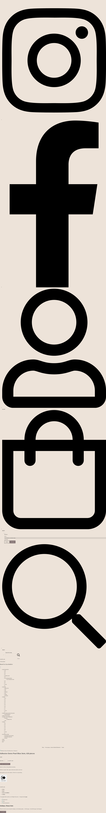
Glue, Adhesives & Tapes (5, 734)
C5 (4, 683)
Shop (43, 747)
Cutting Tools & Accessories (6, 715)
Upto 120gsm (6, 695)
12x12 (5, 689)
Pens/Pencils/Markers (7, 714)
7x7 (4, 680)
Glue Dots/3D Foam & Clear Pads (8, 735)
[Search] (18, 655)
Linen (5, 693)
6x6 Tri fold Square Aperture (8, 678)
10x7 (5, 670)
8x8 (4, 729)
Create (26, 796)
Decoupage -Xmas (9, 719)
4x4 (4, 700)
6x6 (4, 704)
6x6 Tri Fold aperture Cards (10, 679)
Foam (5, 690)
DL (4, 685)
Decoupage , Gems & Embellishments (52, 747)
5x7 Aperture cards (7, 675)
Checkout (12, 541)
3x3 (4, 699)
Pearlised (5, 694)
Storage (3, 739)
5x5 (4, 673)
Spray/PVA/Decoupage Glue (8, 736)
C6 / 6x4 (5, 684)
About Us (3, 740)
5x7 (4, 674)
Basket (7, 541)
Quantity (1, 760)
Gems (5, 720)
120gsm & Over (6, 688)
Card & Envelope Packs (5, 669)
